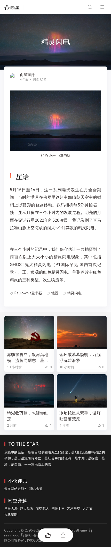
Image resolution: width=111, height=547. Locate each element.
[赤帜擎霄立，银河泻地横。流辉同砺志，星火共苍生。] (29, 332)
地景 (54, 293)
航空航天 (42, 508)
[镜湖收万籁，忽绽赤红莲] (29, 391)
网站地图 (35, 489)
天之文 (88, 508)
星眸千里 (58, 508)
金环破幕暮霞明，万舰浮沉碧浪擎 (80, 357)
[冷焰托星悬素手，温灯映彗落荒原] (82, 391)
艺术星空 (73, 508)
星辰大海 (11, 508)
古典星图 (11, 515)
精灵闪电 (74, 293)
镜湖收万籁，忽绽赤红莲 (27, 416)
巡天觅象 (26, 508)
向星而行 (27, 75)
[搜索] (90, 7)
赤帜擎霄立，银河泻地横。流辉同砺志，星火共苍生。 (27, 357)
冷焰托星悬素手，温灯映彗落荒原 (80, 416)
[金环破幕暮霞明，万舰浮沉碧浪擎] (82, 332)
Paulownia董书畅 (28, 293)
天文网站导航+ (15, 489)
